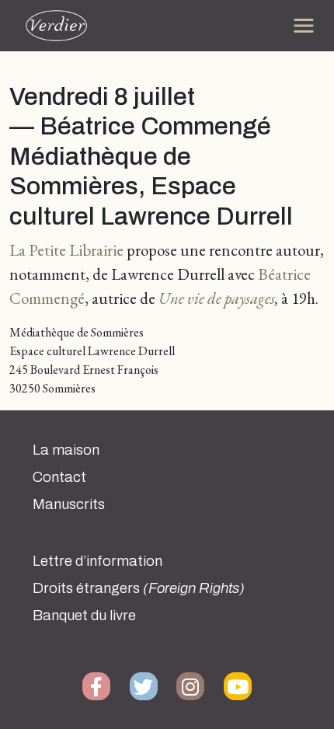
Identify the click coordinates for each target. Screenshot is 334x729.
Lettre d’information (97, 561)
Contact (59, 477)
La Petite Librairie (66, 249)
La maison (66, 450)
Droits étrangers (139, 588)
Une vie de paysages (216, 298)
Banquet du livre (84, 615)
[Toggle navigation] (304, 25)
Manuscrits (69, 504)
